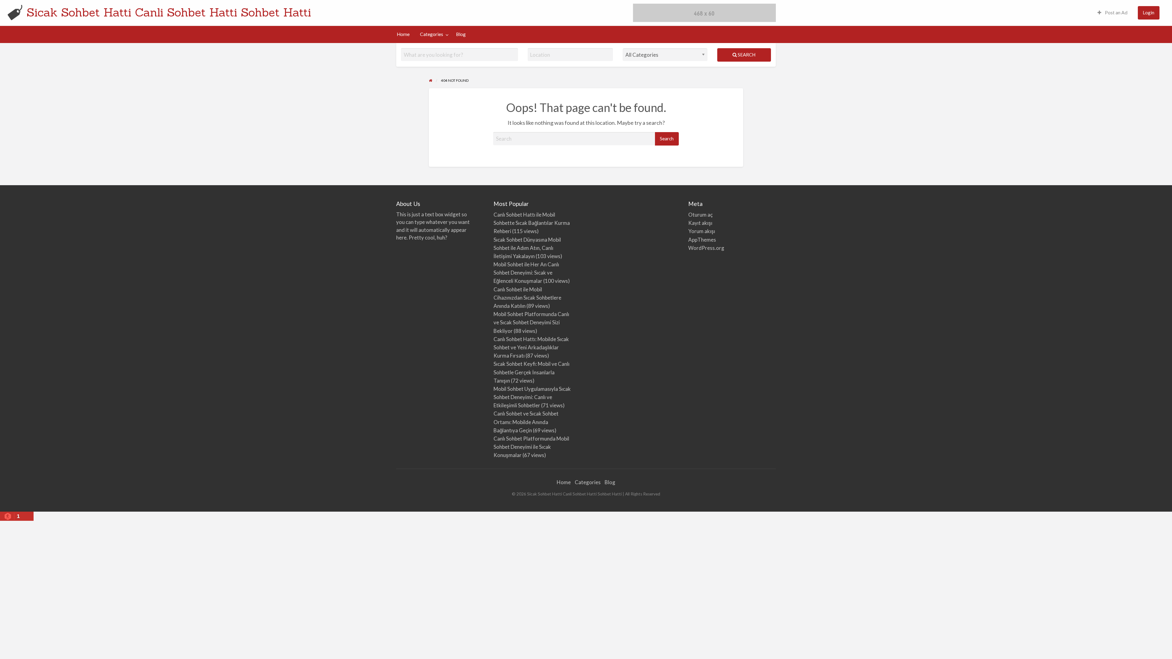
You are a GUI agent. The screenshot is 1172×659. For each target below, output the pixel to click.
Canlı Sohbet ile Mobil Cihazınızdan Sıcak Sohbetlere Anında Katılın (527, 297)
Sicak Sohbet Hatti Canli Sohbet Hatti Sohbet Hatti (169, 12)
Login (1148, 12)
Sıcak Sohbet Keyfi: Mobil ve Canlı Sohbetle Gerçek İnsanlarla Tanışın (532, 372)
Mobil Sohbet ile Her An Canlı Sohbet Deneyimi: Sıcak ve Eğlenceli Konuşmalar (526, 272)
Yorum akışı (701, 231)
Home (403, 34)
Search (746, 54)
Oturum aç (700, 214)
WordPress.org (706, 248)
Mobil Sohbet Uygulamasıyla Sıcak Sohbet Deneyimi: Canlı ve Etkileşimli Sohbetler (532, 397)
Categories (431, 34)
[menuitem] (1112, 13)
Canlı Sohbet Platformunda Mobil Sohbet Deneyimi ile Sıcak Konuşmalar (531, 446)
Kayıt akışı (700, 223)
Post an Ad (1115, 12)
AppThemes (702, 239)
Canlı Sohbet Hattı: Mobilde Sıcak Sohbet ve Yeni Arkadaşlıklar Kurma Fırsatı (531, 347)
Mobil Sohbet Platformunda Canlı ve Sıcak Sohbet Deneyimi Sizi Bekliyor (531, 322)
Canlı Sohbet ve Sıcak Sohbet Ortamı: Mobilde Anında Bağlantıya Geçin (526, 421)
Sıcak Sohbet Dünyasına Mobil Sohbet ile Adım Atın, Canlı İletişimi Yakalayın (527, 247)
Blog (461, 34)
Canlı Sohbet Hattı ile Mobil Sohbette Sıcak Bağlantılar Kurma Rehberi (532, 222)
